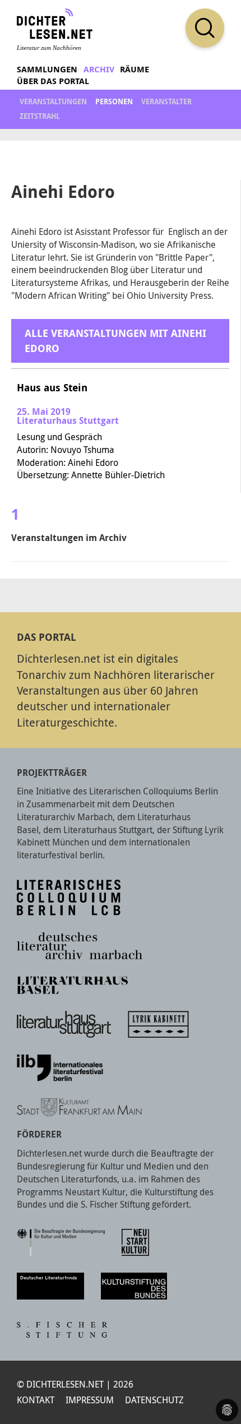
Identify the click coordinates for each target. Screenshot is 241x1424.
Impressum (90, 1400)
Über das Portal (53, 81)
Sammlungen (47, 69)
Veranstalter (166, 101)
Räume (134, 69)
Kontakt (35, 1400)
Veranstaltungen (53, 101)
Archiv (99, 69)
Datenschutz (154, 1400)
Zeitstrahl (40, 116)
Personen (114, 101)
